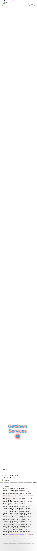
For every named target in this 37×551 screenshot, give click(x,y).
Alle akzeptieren (18, 546)
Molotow (6, 480)
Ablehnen (18, 540)
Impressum (31, 534)
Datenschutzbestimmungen (16, 534)
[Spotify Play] (17, 436)
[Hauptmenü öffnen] (32, 4)
